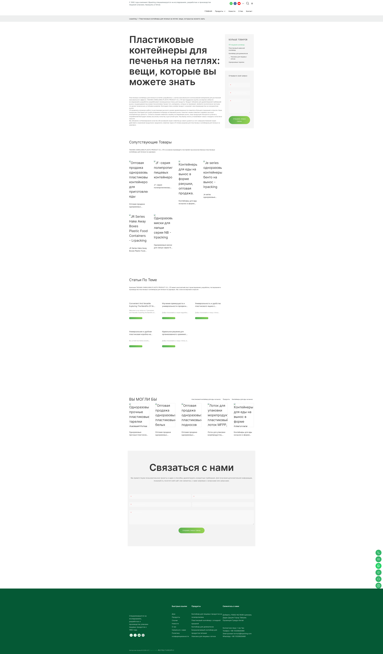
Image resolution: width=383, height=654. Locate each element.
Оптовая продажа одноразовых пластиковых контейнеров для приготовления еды (137, 205)
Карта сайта (153, 650)
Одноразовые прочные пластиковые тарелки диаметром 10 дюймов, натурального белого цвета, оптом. (139, 433)
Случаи (175, 620)
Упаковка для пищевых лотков (204, 636)
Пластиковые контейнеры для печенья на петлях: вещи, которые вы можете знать (172, 19)
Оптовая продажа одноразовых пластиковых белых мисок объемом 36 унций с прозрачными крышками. (165, 433)
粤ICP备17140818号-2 (166, 650)
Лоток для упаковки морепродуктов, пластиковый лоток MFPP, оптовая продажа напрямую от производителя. (217, 433)
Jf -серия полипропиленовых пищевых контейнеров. (162, 186)
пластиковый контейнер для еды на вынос (206, 399)
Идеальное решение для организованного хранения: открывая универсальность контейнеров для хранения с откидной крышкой (174, 333)
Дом (173, 614)
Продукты (226, 399)
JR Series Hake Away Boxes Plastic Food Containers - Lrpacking (138, 249)
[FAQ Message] (379, 585)
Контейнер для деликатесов (203, 627)
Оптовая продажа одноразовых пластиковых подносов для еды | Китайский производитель (190, 433)
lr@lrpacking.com (245, 634)
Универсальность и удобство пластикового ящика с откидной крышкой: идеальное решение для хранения (208, 304)
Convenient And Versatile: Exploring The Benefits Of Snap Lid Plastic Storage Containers (142, 304)
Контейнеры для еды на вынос (242, 399)
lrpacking (133, 19)
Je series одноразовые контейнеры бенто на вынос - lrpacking (212, 196)
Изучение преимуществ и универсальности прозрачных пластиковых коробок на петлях (175, 304)
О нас (174, 627)
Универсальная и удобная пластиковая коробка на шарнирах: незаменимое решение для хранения (140, 333)
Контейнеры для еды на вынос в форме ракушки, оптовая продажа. (188, 202)
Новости (175, 624)
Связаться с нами (179, 630)
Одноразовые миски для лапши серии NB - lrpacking (163, 246)
